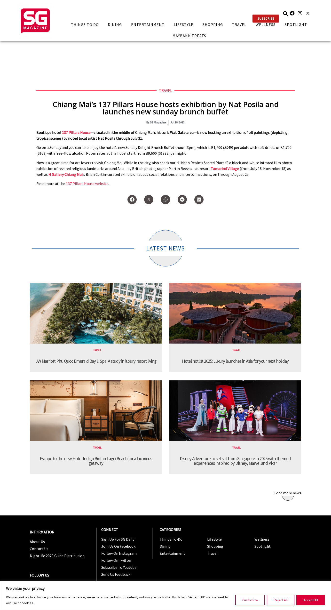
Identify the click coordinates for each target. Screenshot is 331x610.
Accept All (310, 600)
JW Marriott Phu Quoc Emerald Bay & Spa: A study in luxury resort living (96, 361)
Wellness (266, 24)
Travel (239, 24)
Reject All (280, 600)
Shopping (213, 24)
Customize (250, 600)
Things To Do (85, 24)
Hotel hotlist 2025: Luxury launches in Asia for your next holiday (235, 361)
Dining (115, 24)
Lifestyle (183, 24)
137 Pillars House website (87, 183)
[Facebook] (292, 13)
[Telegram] (182, 199)
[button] (265, 19)
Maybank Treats (189, 35)
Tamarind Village (225, 168)
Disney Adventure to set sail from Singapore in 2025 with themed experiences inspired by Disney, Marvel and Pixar (235, 461)
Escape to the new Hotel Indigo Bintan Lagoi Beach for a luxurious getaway (96, 461)
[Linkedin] (199, 199)
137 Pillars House (76, 132)
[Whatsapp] (165, 199)
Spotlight (296, 24)
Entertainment (148, 24)
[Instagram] (300, 13)
